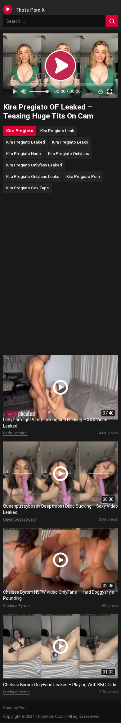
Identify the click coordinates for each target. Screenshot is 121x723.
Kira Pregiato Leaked (25, 142)
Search (111, 21)
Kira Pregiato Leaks (70, 142)
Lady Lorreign (15, 433)
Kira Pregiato (19, 130)
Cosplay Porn (15, 707)
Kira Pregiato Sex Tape (27, 187)
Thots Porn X (30, 10)
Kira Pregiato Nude (23, 153)
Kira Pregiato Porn (83, 176)
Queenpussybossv (20, 519)
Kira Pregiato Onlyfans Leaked (34, 164)
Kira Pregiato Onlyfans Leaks (32, 176)
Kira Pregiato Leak (57, 130)
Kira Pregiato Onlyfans (68, 153)
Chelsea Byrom (16, 605)
